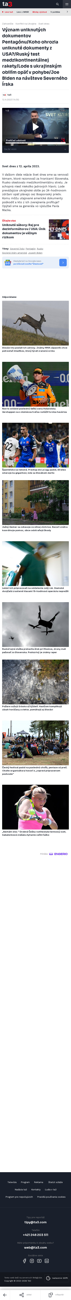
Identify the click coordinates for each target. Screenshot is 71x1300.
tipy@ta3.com (35, 1222)
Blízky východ (40, 12)
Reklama (38, 1182)
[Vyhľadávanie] (57, 4)
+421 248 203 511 (35, 1235)
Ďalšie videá (10, 149)
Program (25, 1182)
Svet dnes (43, 23)
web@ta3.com (35, 1247)
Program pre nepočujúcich (19, 1197)
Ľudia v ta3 (50, 1189)
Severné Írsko (17, 248)
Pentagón (31, 248)
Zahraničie (7, 23)
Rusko (40, 248)
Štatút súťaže (55, 1182)
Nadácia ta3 (21, 1189)
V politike (55, 12)
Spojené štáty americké (14, 253)
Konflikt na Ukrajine (26, 23)
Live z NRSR (23, 12)
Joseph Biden (35, 253)
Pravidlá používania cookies (51, 1197)
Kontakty (36, 1189)
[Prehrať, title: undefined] (35, 127)
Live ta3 (9, 12)
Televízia (12, 1182)
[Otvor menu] (67, 4)
